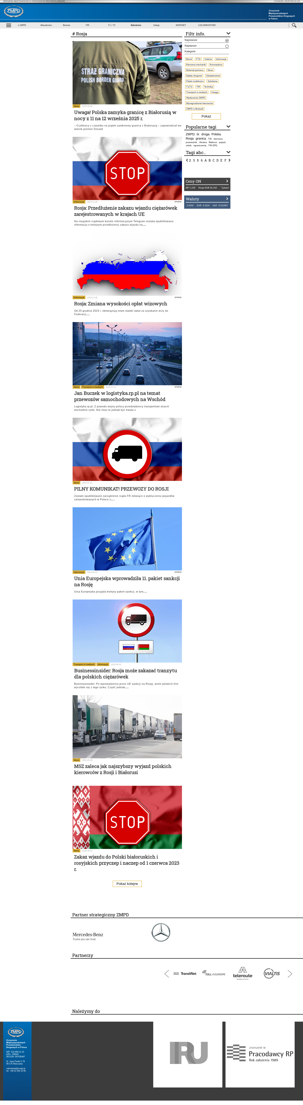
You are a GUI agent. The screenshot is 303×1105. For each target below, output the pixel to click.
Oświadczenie (213, 75)
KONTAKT (181, 25)
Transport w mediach (92, 387)
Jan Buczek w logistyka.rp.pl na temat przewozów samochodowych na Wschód (120, 396)
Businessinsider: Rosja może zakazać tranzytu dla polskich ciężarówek (125, 673)
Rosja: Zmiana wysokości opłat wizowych (120, 303)
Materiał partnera (194, 70)
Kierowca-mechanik (196, 64)
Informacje (79, 202)
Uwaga (214, 92)
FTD (198, 59)
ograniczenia (199, 145)
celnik (188, 145)
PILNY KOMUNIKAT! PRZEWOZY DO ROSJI (121, 489)
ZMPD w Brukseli (194, 109)
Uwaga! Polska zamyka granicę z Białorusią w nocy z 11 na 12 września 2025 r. (125, 115)
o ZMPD (22, 25)
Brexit (189, 59)
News (76, 106)
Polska (216, 134)
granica (201, 138)
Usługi (156, 25)
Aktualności (46, 25)
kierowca (218, 139)
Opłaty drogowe (194, 75)
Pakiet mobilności (195, 81)
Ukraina (203, 142)
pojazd (222, 142)
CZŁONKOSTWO (207, 25)
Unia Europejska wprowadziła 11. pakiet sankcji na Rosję (127, 581)
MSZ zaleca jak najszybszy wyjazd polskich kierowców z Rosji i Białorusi (123, 769)
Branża (66, 25)
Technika (208, 86)
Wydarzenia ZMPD (195, 97)
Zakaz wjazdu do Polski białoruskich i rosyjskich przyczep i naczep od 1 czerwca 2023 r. (126, 863)
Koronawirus (216, 64)
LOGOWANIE (279, 1)
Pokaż (206, 116)
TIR (87, 25)
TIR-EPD (212, 145)
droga (205, 134)
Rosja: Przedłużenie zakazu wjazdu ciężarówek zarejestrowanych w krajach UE (125, 211)
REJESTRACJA (290, 1)
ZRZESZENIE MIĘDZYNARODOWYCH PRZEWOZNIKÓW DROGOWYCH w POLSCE (34, 1)
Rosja (190, 138)
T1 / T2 (111, 25)
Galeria (208, 59)
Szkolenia (136, 25)
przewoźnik (191, 142)
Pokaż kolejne (127, 884)
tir (198, 134)
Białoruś (213, 142)
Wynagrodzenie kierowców (199, 103)
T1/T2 (189, 86)
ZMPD (190, 134)
